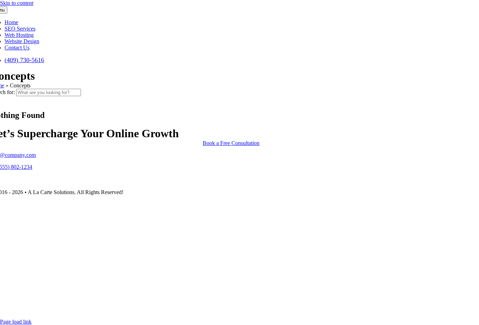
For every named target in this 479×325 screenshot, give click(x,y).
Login (46, 310)
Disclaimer (24, 310)
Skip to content (16, 3)
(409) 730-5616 (24, 278)
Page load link (16, 322)
